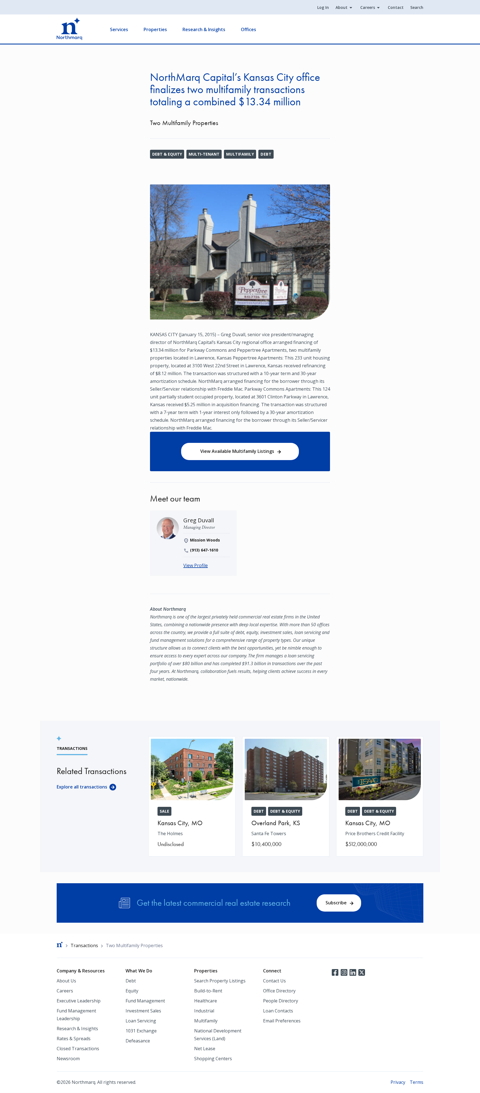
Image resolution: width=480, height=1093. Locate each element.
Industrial (204, 1011)
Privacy (398, 1082)
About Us (66, 981)
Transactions (84, 945)
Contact (396, 7)
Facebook (335, 972)
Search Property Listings (220, 981)
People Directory (280, 1001)
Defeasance (138, 1041)
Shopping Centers (213, 1058)
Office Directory (279, 991)
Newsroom (68, 1058)
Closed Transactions (78, 1048)
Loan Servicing (141, 1021)
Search (416, 7)
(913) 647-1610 (204, 550)
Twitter (361, 972)
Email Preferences (282, 1021)
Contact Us (274, 981)
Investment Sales (143, 1011)
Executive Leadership (79, 1001)
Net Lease (204, 1048)
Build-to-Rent (208, 991)
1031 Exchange (141, 1031)
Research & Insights (203, 29)
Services (119, 29)
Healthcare (205, 1001)
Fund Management (145, 1001)
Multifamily (240, 154)
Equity (132, 991)
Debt (266, 154)
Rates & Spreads (74, 1038)
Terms (416, 1082)
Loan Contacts (278, 1011)
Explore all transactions (82, 787)
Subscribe (336, 903)
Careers (367, 7)
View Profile (195, 565)
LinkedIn (352, 972)
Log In (323, 7)
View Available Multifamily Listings (237, 451)
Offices (248, 29)
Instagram (344, 972)
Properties (155, 29)
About (342, 7)
